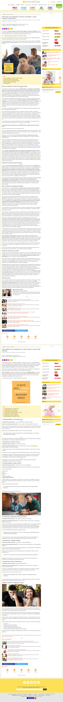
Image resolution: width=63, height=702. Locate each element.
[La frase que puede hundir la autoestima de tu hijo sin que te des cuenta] (44, 388)
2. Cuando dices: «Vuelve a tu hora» (10, 409)
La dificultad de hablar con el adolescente (14, 645)
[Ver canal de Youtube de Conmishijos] (8, 28)
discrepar (37, 568)
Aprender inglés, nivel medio (45, 46)
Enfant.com (25, 695)
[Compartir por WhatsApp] (12, 28)
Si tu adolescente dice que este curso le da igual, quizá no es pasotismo (53, 384)
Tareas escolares (42, 4)
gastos (16, 174)
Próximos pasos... (7, 83)
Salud (49, 4)
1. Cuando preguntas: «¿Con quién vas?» (11, 408)
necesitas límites (34, 445)
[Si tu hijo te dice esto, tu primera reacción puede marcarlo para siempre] (44, 55)
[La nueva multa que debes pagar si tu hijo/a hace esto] (44, 397)
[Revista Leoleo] (57, 369)
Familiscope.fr (30, 695)
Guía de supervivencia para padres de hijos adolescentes (16, 649)
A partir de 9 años (45, 39)
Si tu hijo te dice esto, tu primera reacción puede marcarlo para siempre (53, 55)
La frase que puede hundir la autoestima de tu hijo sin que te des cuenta (54, 387)
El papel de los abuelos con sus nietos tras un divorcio (16, 303)
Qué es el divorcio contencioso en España (11, 80)
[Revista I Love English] (57, 45)
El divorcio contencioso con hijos (10, 81)
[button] (44, 78)
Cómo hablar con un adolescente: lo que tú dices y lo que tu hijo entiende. (19, 299)
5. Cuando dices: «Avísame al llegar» (11, 413)
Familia (12, 14)
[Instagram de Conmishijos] (3, 28)
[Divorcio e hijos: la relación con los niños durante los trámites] (4, 317)
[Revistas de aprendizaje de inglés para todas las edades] (50, 8)
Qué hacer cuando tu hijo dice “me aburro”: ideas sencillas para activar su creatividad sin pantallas (54, 58)
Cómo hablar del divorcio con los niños (13, 307)
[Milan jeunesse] (35, 698)
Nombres (18, 4)
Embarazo (12, 4)
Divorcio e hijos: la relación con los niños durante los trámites (17, 316)
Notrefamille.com (20, 695)
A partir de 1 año (45, 30)
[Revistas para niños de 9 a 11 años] (41, 8)
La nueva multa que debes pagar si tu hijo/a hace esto (54, 397)
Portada (4, 14)
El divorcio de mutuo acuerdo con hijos (11, 79)
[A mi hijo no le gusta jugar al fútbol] (44, 65)
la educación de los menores (12, 92)
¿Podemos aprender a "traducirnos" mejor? (12, 416)
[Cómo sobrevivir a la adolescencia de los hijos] (4, 659)
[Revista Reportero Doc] (57, 39)
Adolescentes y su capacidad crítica (13, 653)
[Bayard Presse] (30, 698)
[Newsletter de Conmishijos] (10, 28)
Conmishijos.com (48, 695)
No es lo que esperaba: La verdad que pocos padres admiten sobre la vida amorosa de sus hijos (53, 394)
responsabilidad (12, 261)
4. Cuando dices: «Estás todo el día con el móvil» (13, 412)
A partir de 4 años (45, 33)
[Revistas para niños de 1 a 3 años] (15, 8)
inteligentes (28, 121)
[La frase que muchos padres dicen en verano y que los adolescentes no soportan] (4, 642)
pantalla (37, 526)
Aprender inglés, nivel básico (45, 43)
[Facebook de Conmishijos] (6, 28)
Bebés (22, 4)
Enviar (45, 689)
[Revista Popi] (57, 363)
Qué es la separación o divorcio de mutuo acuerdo (13, 78)
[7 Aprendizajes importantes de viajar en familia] (44, 62)
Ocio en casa (28, 4)
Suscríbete (58, 424)
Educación (34, 4)
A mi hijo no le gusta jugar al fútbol (52, 64)
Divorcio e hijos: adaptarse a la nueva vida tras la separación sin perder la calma (20, 320)
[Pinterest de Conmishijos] (5, 28)
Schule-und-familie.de (42, 695)
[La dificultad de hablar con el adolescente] (4, 646)
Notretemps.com (35, 695)
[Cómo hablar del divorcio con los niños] (4, 309)
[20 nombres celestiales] (51, 78)
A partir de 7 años (45, 36)
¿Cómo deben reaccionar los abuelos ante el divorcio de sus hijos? (18, 324)
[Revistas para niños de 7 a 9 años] (32, 8)
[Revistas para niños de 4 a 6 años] (24, 8)
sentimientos (32, 158)
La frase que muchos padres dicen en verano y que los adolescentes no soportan (20, 641)
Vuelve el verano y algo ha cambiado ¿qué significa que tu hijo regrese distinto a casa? (54, 52)
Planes (53, 4)
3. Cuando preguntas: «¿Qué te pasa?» (11, 411)
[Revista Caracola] (57, 366)
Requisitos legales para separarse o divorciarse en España (15, 35)
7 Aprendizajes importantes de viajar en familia (53, 62)
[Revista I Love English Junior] (57, 42)
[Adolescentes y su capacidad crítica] (4, 655)
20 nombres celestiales (51, 84)
